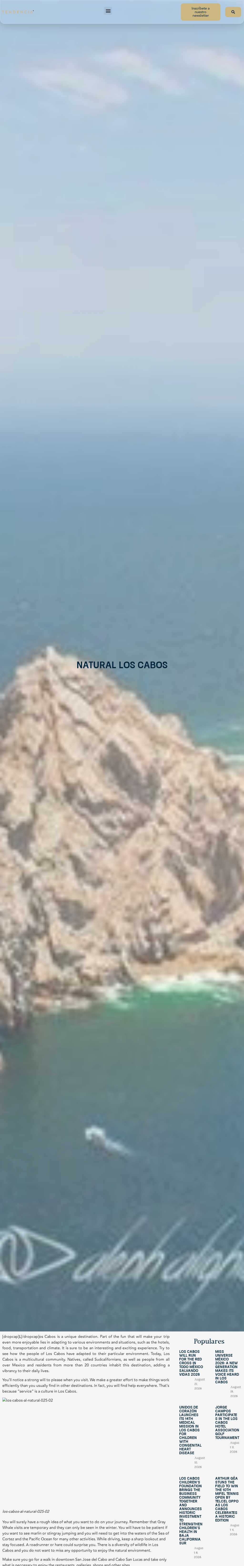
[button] (108, 11)
